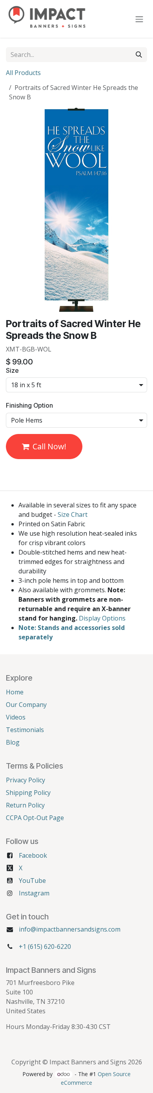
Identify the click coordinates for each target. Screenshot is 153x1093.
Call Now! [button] (49, 446)
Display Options (102, 618)
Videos (16, 717)
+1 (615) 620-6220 (45, 946)
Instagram (34, 893)
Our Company (26, 704)
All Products (23, 72)
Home (15, 692)
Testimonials (25, 729)
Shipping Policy (28, 792)
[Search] (139, 54)
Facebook (33, 855)
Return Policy (25, 805)
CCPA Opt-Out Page (35, 817)
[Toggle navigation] (139, 19)
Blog (13, 742)
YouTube (32, 880)
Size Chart (72, 514)
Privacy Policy (25, 780)
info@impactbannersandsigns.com (69, 929)
